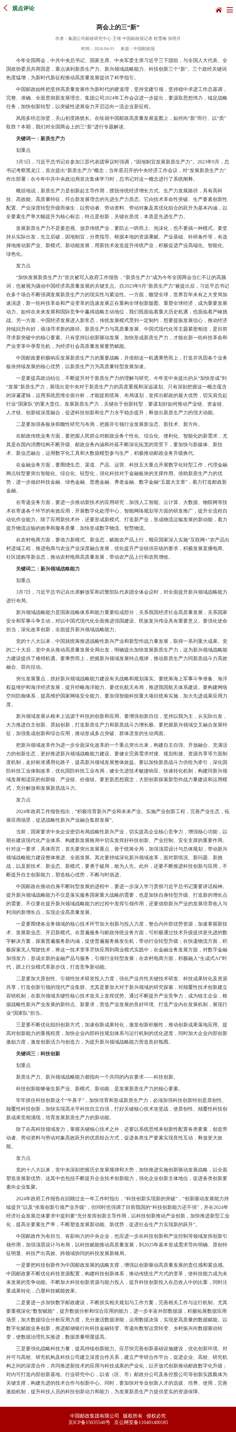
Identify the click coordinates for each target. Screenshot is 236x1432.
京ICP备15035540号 (89, 1422)
